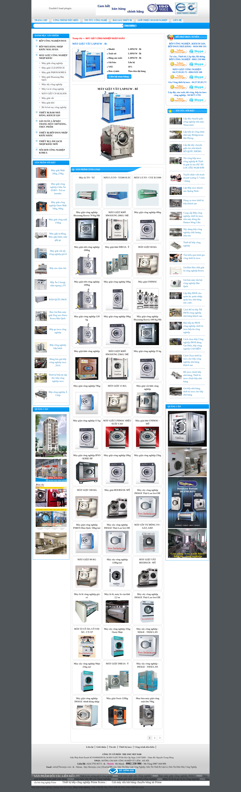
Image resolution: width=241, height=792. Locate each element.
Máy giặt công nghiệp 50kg (117, 281)
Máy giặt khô (48, 102)
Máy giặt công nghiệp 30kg (117, 316)
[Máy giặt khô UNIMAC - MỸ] (147, 448)
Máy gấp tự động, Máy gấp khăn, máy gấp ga (58, 236)
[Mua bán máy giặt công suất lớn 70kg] (147, 726)
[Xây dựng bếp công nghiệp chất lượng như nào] (176, 236)
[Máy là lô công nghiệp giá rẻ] (86, 622)
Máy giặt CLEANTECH (53, 67)
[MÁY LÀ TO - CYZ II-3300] (147, 205)
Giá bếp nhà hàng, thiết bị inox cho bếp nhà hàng (193, 391)
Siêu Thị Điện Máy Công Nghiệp (183, 767)
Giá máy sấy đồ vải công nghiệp (93, 779)
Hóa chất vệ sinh (117, 787)
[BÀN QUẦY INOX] (42, 303)
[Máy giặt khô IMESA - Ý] (117, 275)
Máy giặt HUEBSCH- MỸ (117, 490)
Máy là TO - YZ (87, 177)
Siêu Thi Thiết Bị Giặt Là (156, 767)
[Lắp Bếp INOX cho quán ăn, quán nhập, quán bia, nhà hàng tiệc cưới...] (176, 298)
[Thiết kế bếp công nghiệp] (176, 249)
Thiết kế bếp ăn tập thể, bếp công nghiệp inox (58, 377)
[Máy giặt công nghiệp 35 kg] (147, 379)
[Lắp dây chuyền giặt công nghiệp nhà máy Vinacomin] (176, 123)
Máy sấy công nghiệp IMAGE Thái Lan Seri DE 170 (117, 527)
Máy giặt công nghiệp (52, 63)
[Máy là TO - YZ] (86, 205)
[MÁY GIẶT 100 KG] (86, 518)
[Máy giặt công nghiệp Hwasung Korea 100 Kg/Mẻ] (147, 344)
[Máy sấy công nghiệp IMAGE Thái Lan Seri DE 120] (147, 518)
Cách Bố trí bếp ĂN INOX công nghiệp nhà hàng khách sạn (192, 312)
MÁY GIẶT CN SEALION (54, 93)
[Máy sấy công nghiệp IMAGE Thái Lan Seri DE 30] (147, 622)
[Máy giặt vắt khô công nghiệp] (147, 414)
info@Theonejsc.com (62, 767)
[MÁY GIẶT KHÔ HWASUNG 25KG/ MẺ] (117, 379)
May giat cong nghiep (41, 787)
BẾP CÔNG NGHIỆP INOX (52, 40)
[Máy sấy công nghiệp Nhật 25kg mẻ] (86, 691)
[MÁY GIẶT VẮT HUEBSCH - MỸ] (147, 587)
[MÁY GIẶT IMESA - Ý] (117, 691)
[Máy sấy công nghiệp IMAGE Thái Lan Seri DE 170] (117, 552)
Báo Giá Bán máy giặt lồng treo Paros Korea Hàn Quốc (58, 315)
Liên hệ (90, 747)
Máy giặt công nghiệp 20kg (117, 455)
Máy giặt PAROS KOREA (54, 72)
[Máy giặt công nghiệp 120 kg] (86, 344)
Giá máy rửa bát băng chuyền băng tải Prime (137, 782)
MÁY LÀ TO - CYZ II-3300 (147, 177)
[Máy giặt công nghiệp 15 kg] (86, 448)
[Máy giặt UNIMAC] (147, 309)
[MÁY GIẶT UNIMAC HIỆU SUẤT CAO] (117, 448)
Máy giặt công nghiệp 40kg (147, 212)
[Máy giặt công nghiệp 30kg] (117, 344)
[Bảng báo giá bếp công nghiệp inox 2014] (42, 367)
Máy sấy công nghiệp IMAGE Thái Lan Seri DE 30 (147, 597)
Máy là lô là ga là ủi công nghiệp (181, 779)
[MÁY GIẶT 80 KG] (86, 587)
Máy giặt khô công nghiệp (87, 351)
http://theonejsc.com (92, 767)
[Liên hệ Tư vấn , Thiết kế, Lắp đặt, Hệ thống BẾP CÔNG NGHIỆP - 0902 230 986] (177, 66)
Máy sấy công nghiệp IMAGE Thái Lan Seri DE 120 (147, 493)
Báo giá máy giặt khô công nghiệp (137, 779)
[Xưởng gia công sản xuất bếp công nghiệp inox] (187, 557)
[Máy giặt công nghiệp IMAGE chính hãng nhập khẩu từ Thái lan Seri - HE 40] (86, 726)
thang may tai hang (62, 787)
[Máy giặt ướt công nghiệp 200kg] (86, 275)
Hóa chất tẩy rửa (99, 787)
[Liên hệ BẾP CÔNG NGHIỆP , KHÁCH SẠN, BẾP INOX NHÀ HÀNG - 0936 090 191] (177, 53)
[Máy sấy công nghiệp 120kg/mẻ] (117, 587)
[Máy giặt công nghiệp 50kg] (117, 309)
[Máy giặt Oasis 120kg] (117, 726)
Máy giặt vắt (48, 98)
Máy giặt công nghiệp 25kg (147, 455)
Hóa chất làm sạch (135, 787)
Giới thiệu (101, 747)
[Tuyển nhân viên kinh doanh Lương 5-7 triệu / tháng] (176, 181)
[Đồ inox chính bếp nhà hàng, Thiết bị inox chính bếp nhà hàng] (176, 379)
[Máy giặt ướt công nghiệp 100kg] (86, 309)
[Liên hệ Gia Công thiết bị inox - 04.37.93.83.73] (177, 88)
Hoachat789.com (109, 767)
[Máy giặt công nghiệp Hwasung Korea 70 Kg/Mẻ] (86, 240)
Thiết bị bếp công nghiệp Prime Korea (84, 782)
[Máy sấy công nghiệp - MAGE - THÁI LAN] (147, 657)
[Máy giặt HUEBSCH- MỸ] (117, 518)
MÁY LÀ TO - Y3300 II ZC (117, 177)
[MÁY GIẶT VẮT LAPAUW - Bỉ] (88, 79)
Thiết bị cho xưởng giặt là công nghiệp (96, 776)
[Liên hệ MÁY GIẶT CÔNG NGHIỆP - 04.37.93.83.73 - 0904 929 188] (177, 78)
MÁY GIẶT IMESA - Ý (117, 663)
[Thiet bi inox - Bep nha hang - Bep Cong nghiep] (147, 14)
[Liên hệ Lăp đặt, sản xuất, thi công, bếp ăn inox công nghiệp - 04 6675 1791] (177, 101)
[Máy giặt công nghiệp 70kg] (86, 414)
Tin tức (112, 747)
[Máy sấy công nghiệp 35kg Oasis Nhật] (117, 657)
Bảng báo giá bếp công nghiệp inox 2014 (57, 362)
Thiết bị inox (125, 747)
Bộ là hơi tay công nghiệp (54, 107)
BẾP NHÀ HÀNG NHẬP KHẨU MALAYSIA (51, 48)
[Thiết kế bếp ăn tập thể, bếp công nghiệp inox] (42, 382)
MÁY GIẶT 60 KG (147, 247)
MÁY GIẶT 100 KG (87, 490)
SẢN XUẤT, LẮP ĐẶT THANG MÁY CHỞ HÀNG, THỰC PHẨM (53, 124)
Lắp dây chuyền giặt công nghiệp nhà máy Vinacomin (193, 121)
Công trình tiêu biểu (144, 747)
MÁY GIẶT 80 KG (86, 559)
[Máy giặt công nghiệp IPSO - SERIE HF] (86, 483)
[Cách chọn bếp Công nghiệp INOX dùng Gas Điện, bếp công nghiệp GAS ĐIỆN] (176, 344)
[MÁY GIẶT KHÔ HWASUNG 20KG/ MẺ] (117, 240)
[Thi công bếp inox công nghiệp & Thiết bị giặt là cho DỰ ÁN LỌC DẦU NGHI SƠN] (176, 163)
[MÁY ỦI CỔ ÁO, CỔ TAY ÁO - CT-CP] (86, 657)
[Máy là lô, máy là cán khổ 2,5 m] (117, 622)
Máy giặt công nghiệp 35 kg (147, 351)
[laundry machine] (187, 475)
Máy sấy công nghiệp (52, 84)
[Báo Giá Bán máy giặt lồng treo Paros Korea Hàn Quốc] (42, 321)
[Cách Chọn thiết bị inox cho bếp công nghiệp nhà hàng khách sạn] (176, 362)
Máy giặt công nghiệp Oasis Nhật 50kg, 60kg (58, 205)
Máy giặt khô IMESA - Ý (117, 247)
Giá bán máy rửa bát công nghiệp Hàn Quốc (192, 283)
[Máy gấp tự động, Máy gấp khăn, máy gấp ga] (42, 238)
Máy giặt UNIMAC (147, 281)
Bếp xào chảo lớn (58, 268)
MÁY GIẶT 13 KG (117, 386)
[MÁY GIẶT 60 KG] (147, 275)
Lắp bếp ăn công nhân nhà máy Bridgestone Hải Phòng (193, 134)
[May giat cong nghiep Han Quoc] (187, 446)
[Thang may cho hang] (51, 456)
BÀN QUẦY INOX (58, 299)
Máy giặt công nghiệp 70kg (86, 386)
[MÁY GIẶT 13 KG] (117, 414)
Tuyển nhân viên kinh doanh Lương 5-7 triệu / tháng (194, 177)
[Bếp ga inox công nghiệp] (42, 333)
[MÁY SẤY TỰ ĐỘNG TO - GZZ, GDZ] (147, 552)
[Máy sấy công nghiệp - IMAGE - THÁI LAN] (147, 691)
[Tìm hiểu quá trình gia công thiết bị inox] (176, 261)
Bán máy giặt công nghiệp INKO (177, 775)
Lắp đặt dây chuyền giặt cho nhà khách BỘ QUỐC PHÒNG (192, 148)
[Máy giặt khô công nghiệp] (86, 379)
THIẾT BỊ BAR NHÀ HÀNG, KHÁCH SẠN (49, 114)
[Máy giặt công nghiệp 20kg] (117, 483)
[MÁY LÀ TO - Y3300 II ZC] (117, 205)
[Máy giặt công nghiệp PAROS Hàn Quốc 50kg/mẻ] (86, 552)
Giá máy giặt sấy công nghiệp (135, 775)
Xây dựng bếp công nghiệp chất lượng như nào (192, 232)
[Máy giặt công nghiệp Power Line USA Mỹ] (187, 527)
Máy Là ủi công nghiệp (53, 89)
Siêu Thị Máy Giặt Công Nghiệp (131, 767)
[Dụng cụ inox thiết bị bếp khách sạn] (176, 207)
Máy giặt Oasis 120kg (117, 698)
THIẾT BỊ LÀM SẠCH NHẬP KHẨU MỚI (50, 142)
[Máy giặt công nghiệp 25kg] (147, 483)
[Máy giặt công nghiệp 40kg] (147, 240)
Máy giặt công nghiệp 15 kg (87, 420)
